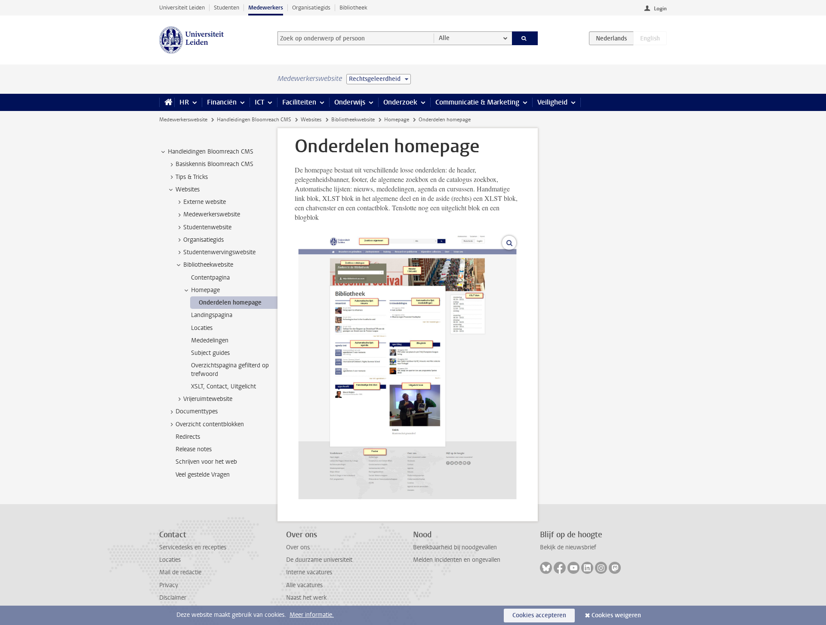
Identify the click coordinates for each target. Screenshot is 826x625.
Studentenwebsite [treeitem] (207, 227)
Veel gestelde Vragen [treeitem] (203, 475)
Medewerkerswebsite (183, 119)
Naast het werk (306, 598)
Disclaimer (172, 598)
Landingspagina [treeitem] (211, 315)
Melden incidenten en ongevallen (456, 560)
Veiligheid (552, 102)
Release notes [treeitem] (194, 449)
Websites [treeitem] (188, 189)
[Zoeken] (525, 38)
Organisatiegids (311, 7)
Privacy (168, 585)
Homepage (396, 119)
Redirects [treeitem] (188, 437)
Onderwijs (349, 102)
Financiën (222, 102)
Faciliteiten (299, 102)
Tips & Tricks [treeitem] (192, 177)
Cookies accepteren (539, 615)
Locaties (170, 560)
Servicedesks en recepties (192, 547)
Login (660, 8)
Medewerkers (265, 7)
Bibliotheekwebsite (353, 119)
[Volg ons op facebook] (560, 568)
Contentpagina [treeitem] (210, 278)
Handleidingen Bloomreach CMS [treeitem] (210, 152)
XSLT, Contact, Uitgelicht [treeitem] (223, 386)
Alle (444, 38)
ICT (259, 102)
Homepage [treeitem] (205, 290)
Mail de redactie (180, 572)
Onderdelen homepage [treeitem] (230, 303)
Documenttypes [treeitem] (197, 411)
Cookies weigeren (616, 615)
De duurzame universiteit (319, 560)
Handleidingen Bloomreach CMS (254, 119)
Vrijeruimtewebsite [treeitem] (207, 399)
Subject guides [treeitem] (210, 353)
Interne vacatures (309, 572)
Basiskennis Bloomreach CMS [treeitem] (214, 164)
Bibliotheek (353, 7)
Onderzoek (400, 102)
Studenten (226, 7)
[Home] (166, 102)
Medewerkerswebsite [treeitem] (211, 214)
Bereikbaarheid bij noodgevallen (455, 547)
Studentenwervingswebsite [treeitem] (219, 252)
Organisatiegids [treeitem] (203, 240)
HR (184, 102)
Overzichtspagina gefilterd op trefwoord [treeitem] (230, 369)
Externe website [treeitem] (204, 202)
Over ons (298, 547)
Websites (311, 119)
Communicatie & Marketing (477, 102)
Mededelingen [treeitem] (209, 340)
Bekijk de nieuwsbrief (568, 547)
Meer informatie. (312, 615)
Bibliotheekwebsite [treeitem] (208, 265)
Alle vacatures (304, 585)
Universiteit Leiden (182, 7)
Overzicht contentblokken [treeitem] (210, 424)
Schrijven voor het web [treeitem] (206, 462)
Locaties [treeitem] (202, 328)
